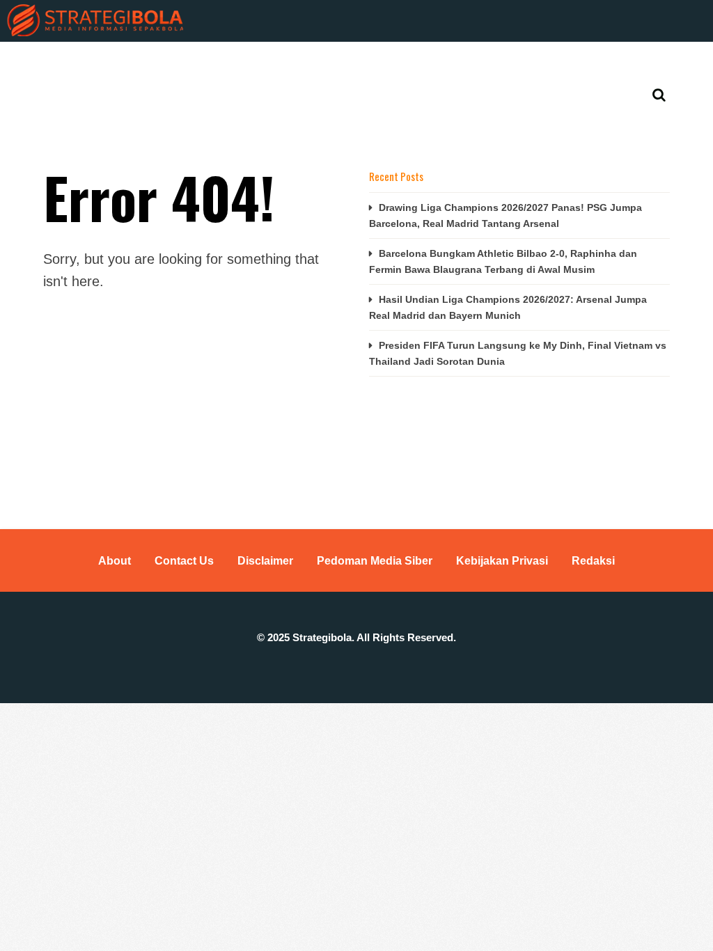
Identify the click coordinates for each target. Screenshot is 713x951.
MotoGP (476, 62)
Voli (418, 62)
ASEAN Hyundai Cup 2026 (170, 62)
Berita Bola (56, 62)
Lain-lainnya (607, 62)
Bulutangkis (349, 62)
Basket (273, 62)
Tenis (537, 62)
